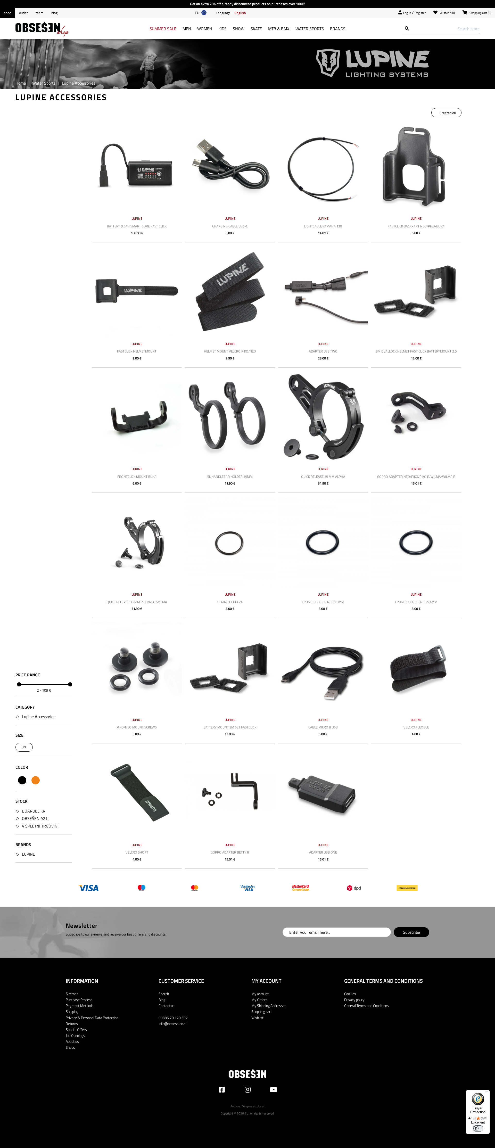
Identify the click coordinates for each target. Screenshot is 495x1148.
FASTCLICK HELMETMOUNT (136, 351)
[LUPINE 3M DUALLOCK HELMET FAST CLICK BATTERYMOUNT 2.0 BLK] (416, 292)
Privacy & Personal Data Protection (92, 1017)
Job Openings (75, 1035)
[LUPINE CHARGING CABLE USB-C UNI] (230, 166)
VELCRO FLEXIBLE (416, 727)
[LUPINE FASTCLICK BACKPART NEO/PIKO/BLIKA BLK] (416, 166)
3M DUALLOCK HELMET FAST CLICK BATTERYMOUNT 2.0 (416, 351)
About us (72, 1041)
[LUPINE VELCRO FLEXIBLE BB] (416, 667)
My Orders (259, 999)
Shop (7, 12)
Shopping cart (261, 1011)
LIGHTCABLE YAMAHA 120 (323, 226)
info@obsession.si (172, 1023)
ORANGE (35, 780)
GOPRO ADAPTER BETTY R (230, 852)
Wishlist (257, 1017)
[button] (240, 13)
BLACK (22, 780)
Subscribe (411, 932)
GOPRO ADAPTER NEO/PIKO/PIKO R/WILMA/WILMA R (416, 476)
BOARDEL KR (33, 811)
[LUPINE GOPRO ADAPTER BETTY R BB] (230, 793)
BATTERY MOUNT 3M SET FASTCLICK (229, 727)
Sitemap (72, 993)
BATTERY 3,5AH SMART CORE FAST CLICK (137, 226)
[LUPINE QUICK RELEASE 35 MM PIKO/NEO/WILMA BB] (137, 542)
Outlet (23, 12)
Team (40, 12)
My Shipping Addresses (268, 1005)
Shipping (72, 1011)
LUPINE (28, 854)
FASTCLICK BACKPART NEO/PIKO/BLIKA (416, 226)
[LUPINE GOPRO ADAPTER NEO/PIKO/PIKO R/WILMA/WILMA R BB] (416, 417)
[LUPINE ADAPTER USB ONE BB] (323, 793)
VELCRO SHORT (137, 852)
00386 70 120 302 (173, 1017)
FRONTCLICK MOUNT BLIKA (136, 476)
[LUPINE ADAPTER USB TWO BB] (323, 292)
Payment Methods (80, 1005)
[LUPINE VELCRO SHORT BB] (137, 793)
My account (260, 993)
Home (20, 83)
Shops (70, 1047)
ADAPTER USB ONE (323, 852)
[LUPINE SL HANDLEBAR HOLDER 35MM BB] (230, 417)
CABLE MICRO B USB (323, 727)
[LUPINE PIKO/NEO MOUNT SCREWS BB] (137, 667)
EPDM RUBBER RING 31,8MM (323, 602)
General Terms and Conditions (366, 1005)
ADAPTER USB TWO (323, 351)
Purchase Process (79, 999)
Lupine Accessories (38, 717)
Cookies (350, 993)
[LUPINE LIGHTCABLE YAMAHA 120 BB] (323, 166)
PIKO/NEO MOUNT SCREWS (137, 727)
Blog (54, 12)
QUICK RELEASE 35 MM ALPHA (323, 476)
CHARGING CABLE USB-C (230, 226)
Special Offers (76, 1029)
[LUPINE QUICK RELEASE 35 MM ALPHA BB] (323, 417)
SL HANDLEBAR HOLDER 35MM (230, 476)
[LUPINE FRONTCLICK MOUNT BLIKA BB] (137, 417)
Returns (72, 1023)
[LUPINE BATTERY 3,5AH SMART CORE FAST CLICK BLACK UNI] (137, 166)
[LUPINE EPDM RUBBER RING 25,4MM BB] (416, 542)
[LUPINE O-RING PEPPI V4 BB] (230, 542)
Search (164, 993)
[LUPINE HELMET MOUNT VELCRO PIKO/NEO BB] (230, 292)
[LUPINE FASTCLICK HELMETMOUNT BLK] (137, 292)
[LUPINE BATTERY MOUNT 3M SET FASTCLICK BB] (230, 667)
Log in (407, 12)
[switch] (478, 1128)
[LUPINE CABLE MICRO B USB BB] (323, 667)
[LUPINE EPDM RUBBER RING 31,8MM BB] (323, 542)
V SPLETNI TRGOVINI (40, 826)
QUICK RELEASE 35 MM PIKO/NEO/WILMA (137, 602)
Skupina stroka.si (253, 1106)
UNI (24, 747)
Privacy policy (354, 999)
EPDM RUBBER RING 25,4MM (416, 602)
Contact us (167, 1005)
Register (420, 12)
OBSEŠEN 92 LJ (36, 818)
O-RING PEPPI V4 (230, 602)
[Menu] (487, 1093)
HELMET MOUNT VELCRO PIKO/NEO (230, 351)
